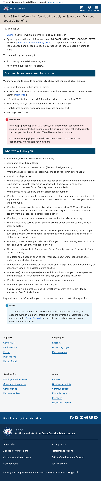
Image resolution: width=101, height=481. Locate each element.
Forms (6, 352)
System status (59, 463)
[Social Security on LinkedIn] (91, 418)
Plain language (59, 352)
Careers (56, 379)
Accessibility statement (15, 450)
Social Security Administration (58, 433)
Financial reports (61, 393)
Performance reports (62, 450)
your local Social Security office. (35, 42)
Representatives (11, 393)
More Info (20, 94)
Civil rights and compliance (17, 457)
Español (56, 342)
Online (10, 35)
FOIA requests (10, 463)
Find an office (10, 347)
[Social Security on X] (76, 418)
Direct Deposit (33, 318)
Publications (9, 356)
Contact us (9, 342)
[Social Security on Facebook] (72, 418)
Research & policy (61, 402)
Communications (61, 388)
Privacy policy (59, 444)
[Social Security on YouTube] (81, 418)
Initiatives (57, 398)
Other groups (10, 388)
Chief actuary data (61, 384)
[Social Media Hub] (96, 418)
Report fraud (10, 361)
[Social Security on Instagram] (86, 418)
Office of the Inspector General (68, 457)
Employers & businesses (16, 379)
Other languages (60, 347)
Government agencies (14, 384)
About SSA (9, 444)
